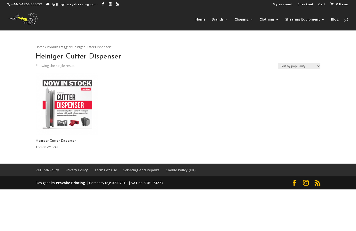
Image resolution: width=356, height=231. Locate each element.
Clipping (241, 20)
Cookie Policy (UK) (180, 170)
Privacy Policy (76, 170)
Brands (218, 20)
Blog (335, 20)
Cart (322, 4)
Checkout (305, 4)
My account (283, 4)
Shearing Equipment (302, 20)
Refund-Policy (47, 170)
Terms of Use (105, 170)
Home (200, 20)
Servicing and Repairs (141, 170)
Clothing (267, 20)
